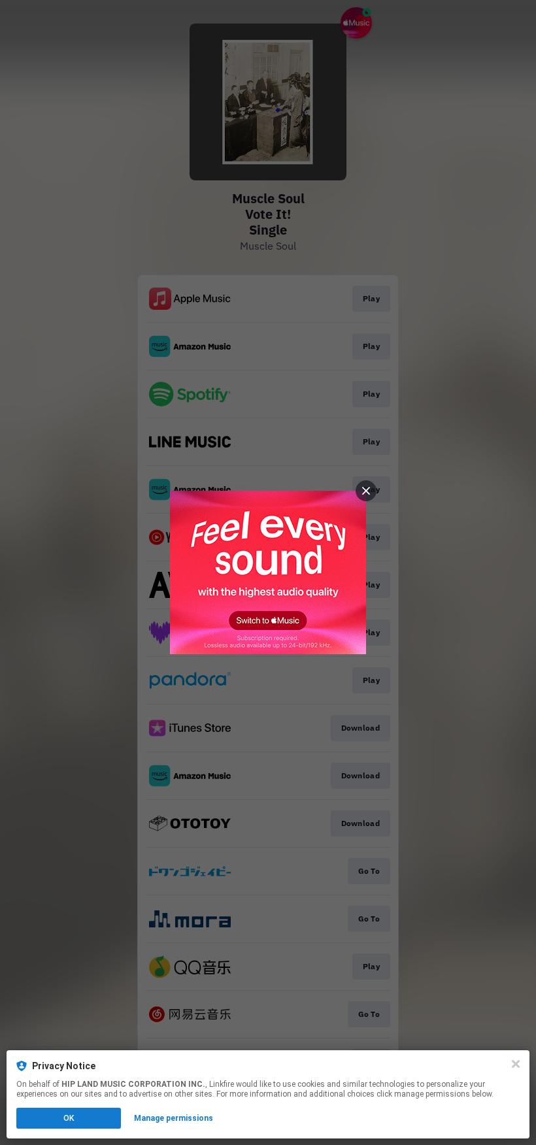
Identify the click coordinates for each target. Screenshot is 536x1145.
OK (68, 1118)
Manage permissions (173, 1118)
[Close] (515, 1064)
